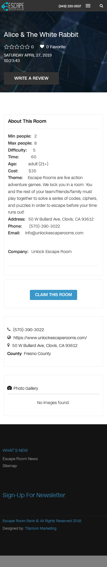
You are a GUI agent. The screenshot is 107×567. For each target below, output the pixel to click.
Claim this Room (53, 295)
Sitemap (10, 466)
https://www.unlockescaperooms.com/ (50, 338)
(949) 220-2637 (70, 6)
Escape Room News (20, 459)
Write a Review (31, 78)
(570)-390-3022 (28, 330)
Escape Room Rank (19, 520)
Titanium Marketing (40, 528)
